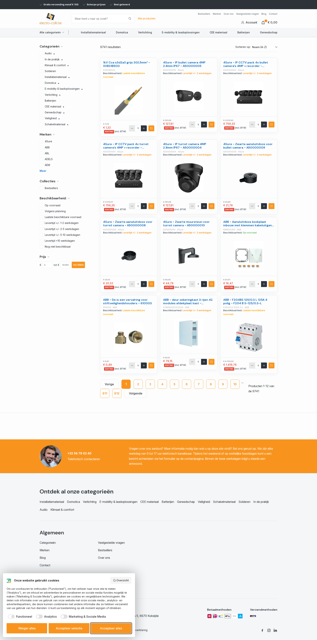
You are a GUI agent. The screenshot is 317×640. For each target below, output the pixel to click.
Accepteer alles (111, 628)
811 (105, 393)
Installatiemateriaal (93, 32)
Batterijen (243, 32)
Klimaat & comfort (62, 509)
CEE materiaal (218, 32)
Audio (44, 509)
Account (251, 22)
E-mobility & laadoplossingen (181, 32)
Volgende (135, 393)
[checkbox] (19, 616)
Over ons (229, 13)
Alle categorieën (50, 32)
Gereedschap (268, 32)
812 (116, 393)
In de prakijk (261, 502)
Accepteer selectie (69, 628)
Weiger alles (27, 628)
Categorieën (48, 542)
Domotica (122, 32)
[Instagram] (269, 630)
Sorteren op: (243, 46)
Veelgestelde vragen (247, 13)
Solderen (244, 502)
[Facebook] (262, 630)
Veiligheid (204, 502)
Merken (217, 13)
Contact (273, 13)
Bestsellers (204, 13)
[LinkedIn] (275, 630)
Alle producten (147, 18)
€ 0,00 (272, 22)
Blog (263, 13)
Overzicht (122, 580)
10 (235, 384)
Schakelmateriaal (224, 502)
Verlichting (145, 32)
